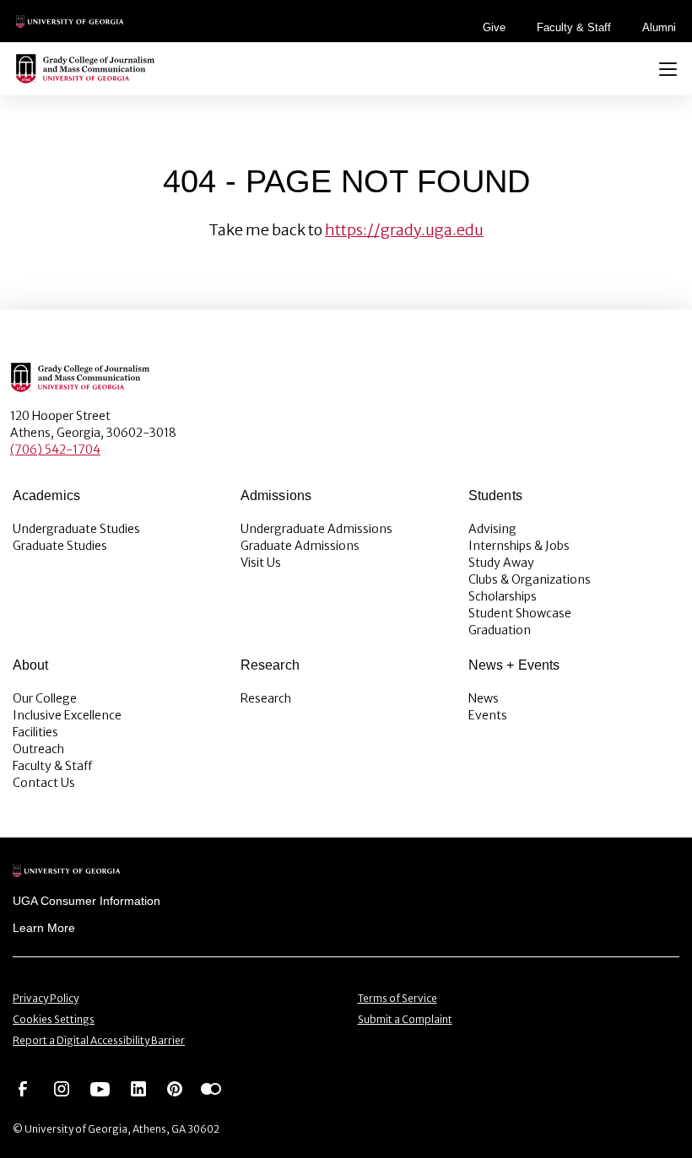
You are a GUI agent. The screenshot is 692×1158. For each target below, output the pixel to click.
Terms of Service (397, 998)
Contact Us (44, 782)
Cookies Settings (54, 1019)
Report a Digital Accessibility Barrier (99, 1040)
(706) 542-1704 (55, 449)
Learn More (44, 927)
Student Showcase (519, 613)
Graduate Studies (60, 545)
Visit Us (261, 562)
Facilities (35, 732)
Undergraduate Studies (76, 528)
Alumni (659, 27)
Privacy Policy (45, 998)
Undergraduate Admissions (316, 528)
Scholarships (502, 596)
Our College (45, 698)
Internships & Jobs (519, 545)
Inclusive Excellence (67, 715)
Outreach (38, 749)
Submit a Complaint (405, 1019)
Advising (492, 528)
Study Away (501, 562)
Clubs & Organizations (529, 579)
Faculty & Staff (574, 27)
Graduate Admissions (300, 545)
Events (487, 715)
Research (266, 698)
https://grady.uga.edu (404, 230)
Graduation (499, 630)
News (483, 698)
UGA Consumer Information (86, 901)
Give (494, 27)
